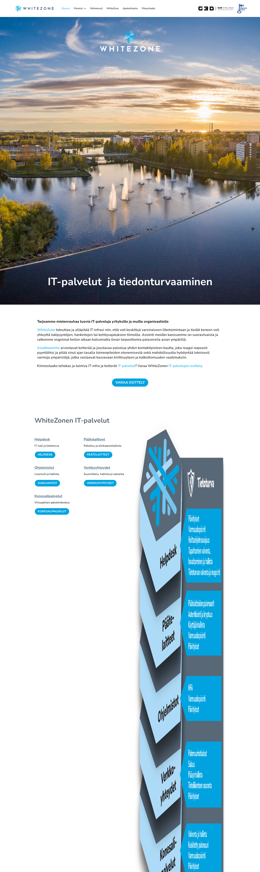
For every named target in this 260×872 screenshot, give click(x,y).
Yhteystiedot (148, 8)
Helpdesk (45, 455)
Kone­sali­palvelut (48, 496)
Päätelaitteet (98, 455)
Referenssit (96, 8)
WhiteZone (112, 8)
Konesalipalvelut (52, 511)
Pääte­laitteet (94, 439)
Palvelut (78, 8)
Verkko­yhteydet (97, 467)
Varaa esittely (130, 382)
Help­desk (42, 439)
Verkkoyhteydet (100, 483)
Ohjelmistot (44, 467)
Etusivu (66, 8)
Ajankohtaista (130, 8)
